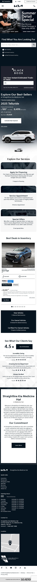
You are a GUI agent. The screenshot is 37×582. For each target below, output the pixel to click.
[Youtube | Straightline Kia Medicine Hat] (11, 568)
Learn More (18, 445)
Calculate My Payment (11, 120)
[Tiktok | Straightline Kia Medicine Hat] (20, 568)
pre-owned (21, 407)
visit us (28, 428)
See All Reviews (24, 346)
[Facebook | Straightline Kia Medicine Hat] (2, 568)
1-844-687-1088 (12, 526)
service (22, 432)
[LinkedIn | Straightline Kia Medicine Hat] (25, 568)
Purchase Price (7, 284)
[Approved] (18, 21)
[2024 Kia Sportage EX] (18, 255)
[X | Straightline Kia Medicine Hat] (6, 568)
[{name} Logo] (4, 470)
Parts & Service (11, 496)
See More (6, 300)
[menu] (3, 5)
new (14, 407)
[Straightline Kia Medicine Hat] (10, 543)
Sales (2, 496)
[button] (6, 1)
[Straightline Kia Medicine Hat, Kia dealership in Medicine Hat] (19, 6)
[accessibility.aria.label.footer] (26, 579)
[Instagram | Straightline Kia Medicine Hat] (16, 568)
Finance (16, 284)
